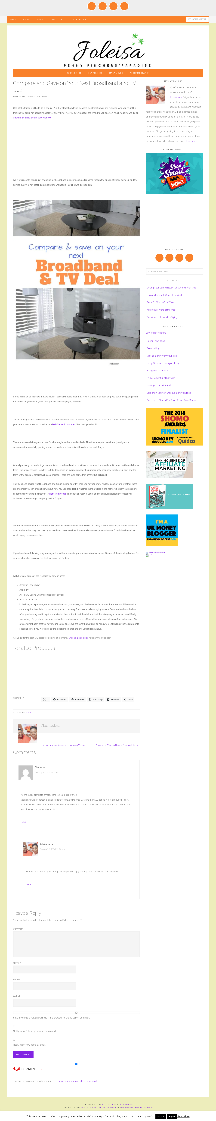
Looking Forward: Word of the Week (164, 295)
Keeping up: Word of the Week (161, 310)
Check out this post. (78, 638)
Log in (150, 1108)
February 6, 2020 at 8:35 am (47, 772)
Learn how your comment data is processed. (74, 1081)
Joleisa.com (176, 97)
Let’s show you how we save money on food (169, 393)
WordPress (140, 1108)
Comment (19, 929)
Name (17, 963)
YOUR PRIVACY (108, 1111)
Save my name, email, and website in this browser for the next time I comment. (51, 1017)
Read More (183, 1116)
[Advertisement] (76, 146)
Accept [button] (160, 1116)
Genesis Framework (108, 1108)
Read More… (192, 141)
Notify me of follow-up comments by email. (34, 1031)
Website (17, 996)
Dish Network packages (64, 424)
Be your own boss (156, 341)
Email (16, 979)
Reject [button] (172, 1116)
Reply (23, 822)
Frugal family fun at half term (161, 378)
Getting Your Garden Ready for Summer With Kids (171, 287)
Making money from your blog (162, 356)
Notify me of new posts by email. (29, 1045)
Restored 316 (126, 1104)
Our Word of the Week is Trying (162, 317)
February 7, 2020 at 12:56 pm (52, 849)
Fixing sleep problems (157, 370)
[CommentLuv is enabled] (28, 1070)
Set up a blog (153, 348)
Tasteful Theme (88, 1108)
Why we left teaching (156, 332)
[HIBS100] (151, 554)
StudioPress (127, 1108)
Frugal (28, 713)
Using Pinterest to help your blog (163, 363)
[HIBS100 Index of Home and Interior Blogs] (159, 552)
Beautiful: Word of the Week (160, 302)
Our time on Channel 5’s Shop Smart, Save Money (171, 400)
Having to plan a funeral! (159, 385)
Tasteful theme (109, 1104)
